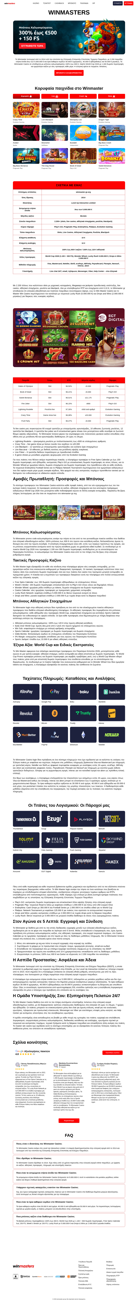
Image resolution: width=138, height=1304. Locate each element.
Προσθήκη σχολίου (112, 1053)
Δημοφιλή (25, 96)
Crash (81, 96)
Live (53, 96)
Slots (110, 96)
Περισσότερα (69, 1120)
